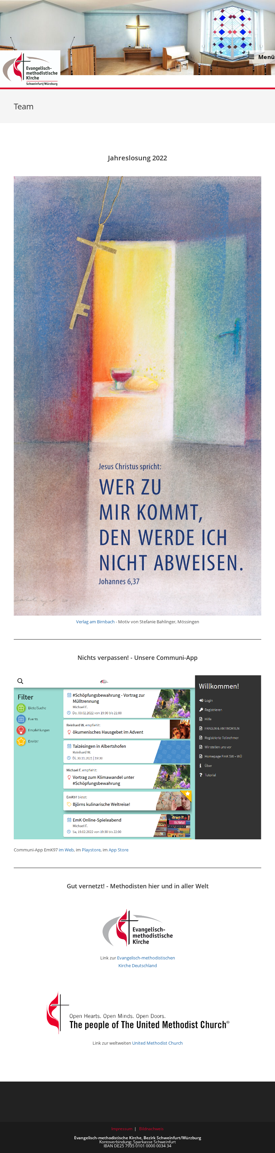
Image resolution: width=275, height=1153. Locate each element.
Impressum (121, 1129)
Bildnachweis (151, 1129)
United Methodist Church (157, 1043)
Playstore (91, 850)
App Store (118, 850)
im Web (66, 850)
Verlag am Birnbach (95, 622)
